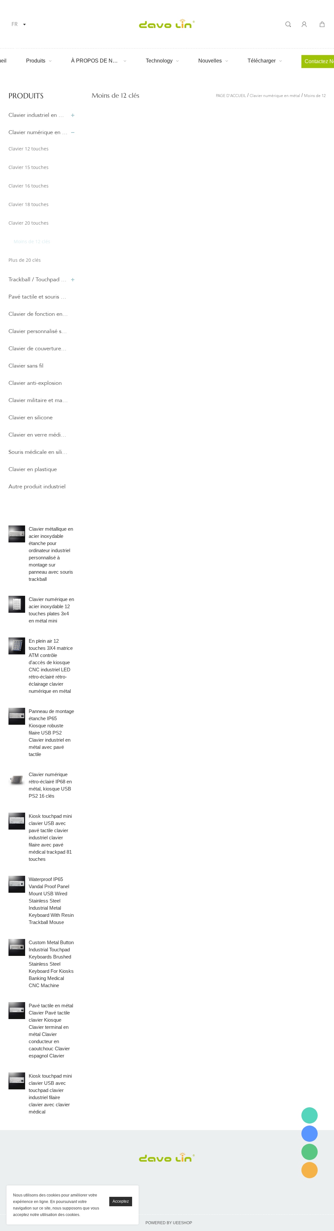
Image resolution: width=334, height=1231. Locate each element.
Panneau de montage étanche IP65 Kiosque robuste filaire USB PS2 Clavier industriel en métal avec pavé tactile (51, 732)
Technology (159, 60)
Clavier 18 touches (28, 204)
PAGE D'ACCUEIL (231, 96)
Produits (35, 60)
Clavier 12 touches (28, 149)
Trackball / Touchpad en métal (38, 279)
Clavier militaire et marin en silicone (38, 400)
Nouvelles (210, 60)
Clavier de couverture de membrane (38, 348)
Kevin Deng (309, 1115)
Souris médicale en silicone (38, 452)
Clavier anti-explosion (35, 383)
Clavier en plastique (32, 469)
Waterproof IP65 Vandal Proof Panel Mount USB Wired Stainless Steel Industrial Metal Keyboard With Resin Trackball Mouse (51, 900)
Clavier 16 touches (28, 186)
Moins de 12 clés (32, 241)
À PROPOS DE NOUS (95, 60)
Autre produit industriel (37, 486)
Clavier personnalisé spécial (38, 331)
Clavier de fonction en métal (38, 314)
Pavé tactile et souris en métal (38, 297)
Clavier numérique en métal (38, 132)
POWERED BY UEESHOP (168, 1223)
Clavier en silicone (30, 417)
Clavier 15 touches (28, 167)
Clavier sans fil (25, 366)
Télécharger (262, 60)
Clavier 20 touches (28, 223)
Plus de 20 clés (24, 260)
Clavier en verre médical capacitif (38, 435)
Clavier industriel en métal (38, 115)
